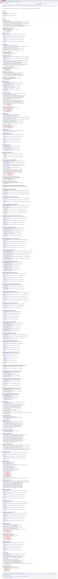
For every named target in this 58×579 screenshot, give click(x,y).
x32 (4, 6)
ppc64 (46, 5)
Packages (3, 0)
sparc (56, 5)
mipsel (40, 5)
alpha (7, 5)
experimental (39, 4)
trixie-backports (34, 4)
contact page (5, 575)
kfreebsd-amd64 (26, 5)
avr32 (17, 5)
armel (14, 5)
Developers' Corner (17, 1)
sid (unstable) (5, 25)
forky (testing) (5, 23)
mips (35, 5)
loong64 (33, 5)
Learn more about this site (25, 576)
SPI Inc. (10, 576)
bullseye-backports (13, 4)
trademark (19, 576)
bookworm (17, 4)
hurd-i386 (21, 5)
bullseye (6, 4)
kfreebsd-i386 (29, 5)
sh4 (55, 5)
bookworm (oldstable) (6, 15)
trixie (28, 4)
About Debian (4, 1)
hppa (18, 5)
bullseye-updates (9, 4)
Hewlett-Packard (10, 577)
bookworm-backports (25, 4)
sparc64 (3, 6)
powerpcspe (44, 5)
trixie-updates (30, 4)
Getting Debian (9, 1)
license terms (14, 576)
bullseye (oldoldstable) (6, 13)
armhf (15, 5)
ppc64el (49, 5)
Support (13, 1)
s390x (54, 5)
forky (36, 4)
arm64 (12, 5)
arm (10, 5)
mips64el (38, 5)
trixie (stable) (5, 21)
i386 (22, 5)
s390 (52, 5)
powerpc (42, 5)
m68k (34, 5)
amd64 (9, 5)
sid (37, 4)
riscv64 (50, 5)
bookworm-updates (20, 4)
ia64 (23, 5)
